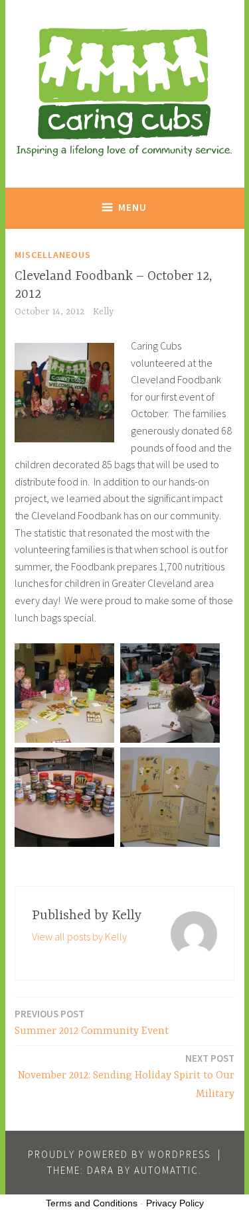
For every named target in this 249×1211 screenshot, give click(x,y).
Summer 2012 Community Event (92, 1022)
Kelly (103, 311)
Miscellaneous (53, 255)
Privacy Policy (175, 1203)
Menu (132, 207)
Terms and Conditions (91, 1203)
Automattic (166, 1170)
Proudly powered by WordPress (119, 1154)
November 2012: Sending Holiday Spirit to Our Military (126, 1076)
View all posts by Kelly (79, 936)
